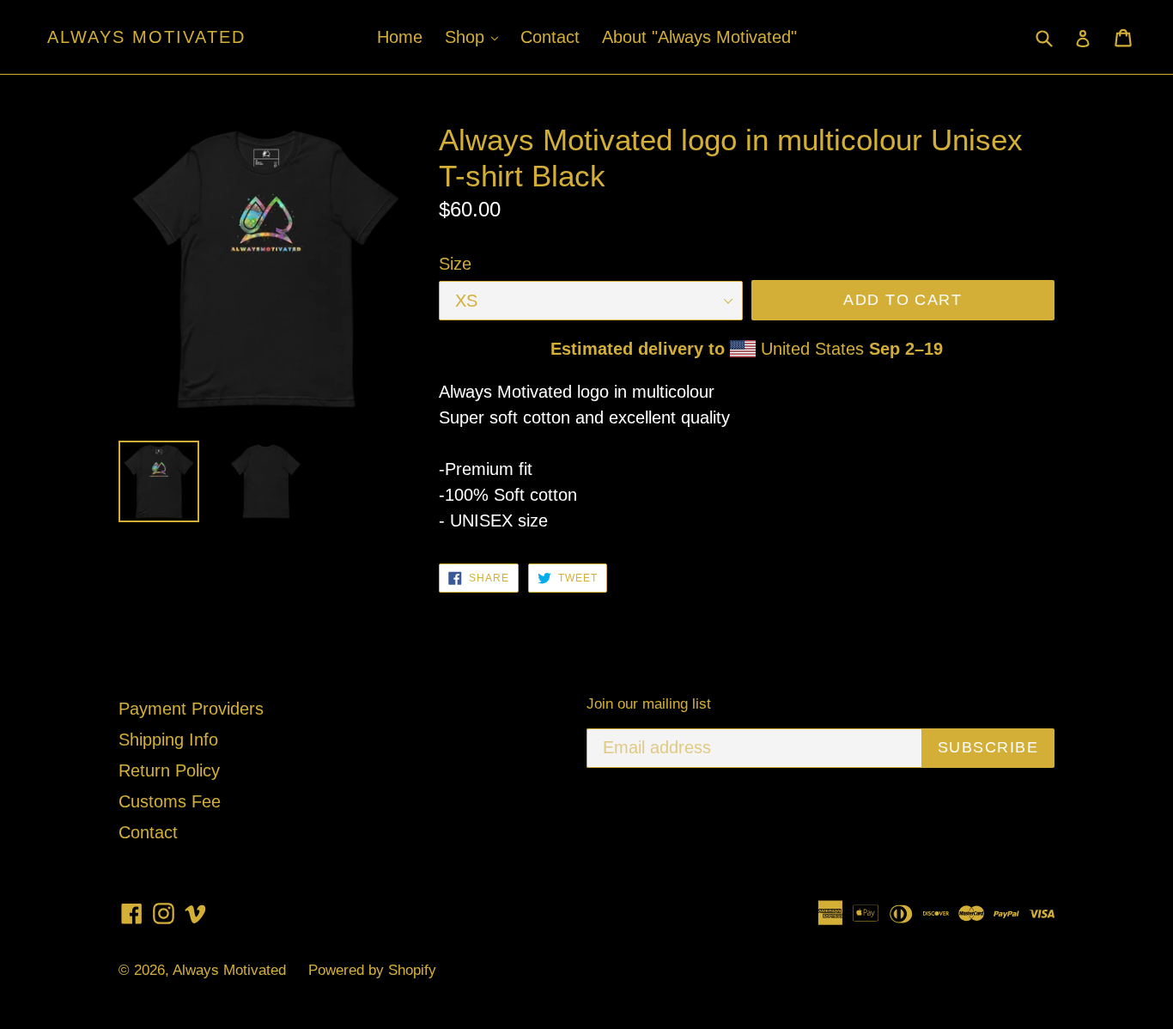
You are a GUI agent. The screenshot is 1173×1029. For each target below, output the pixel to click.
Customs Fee (170, 801)
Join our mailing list (648, 704)
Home (399, 36)
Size (455, 263)
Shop (476, 36)
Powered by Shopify (372, 970)
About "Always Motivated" (699, 36)
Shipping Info (168, 739)
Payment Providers (191, 708)
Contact (550, 36)
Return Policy (169, 770)
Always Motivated (146, 36)
